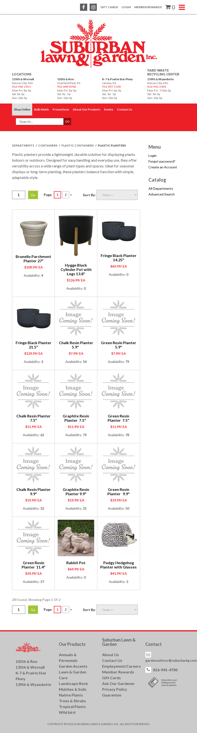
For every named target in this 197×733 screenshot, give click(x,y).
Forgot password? (161, 161)
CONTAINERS (48, 145)
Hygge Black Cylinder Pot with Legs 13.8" (76, 269)
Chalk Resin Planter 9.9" (33, 491)
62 (42, 435)
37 (42, 582)
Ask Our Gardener (118, 683)
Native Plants (71, 695)
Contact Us (112, 660)
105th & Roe (65, 79)
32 (42, 508)
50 (127, 508)
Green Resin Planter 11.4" (33, 564)
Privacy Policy (114, 689)
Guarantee (111, 695)
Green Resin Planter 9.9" (118, 491)
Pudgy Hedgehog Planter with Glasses (118, 564)
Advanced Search (161, 194)
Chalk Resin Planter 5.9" (76, 344)
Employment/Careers (121, 666)
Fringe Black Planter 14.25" (118, 257)
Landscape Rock (73, 683)
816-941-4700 (165, 669)
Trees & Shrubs (72, 700)
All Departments (160, 188)
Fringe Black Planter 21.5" (33, 344)
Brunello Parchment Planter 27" (33, 258)
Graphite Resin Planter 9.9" (76, 491)
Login (126, 7)
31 (85, 508)
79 (127, 362)
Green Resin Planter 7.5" (118, 418)
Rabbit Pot (76, 562)
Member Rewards (148, 7)
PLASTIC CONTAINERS (78, 145)
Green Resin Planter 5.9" (118, 344)
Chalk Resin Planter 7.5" (33, 418)
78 (127, 435)
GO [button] (67, 121)
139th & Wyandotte (160, 79)
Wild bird (67, 712)
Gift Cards (109, 7)
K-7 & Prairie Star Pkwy (117, 79)
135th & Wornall (23, 79)
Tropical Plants (72, 706)
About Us (110, 654)
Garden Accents (73, 666)
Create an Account (162, 167)
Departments (23, 145)
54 (85, 362)
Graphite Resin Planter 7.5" (76, 418)
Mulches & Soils (72, 689)
